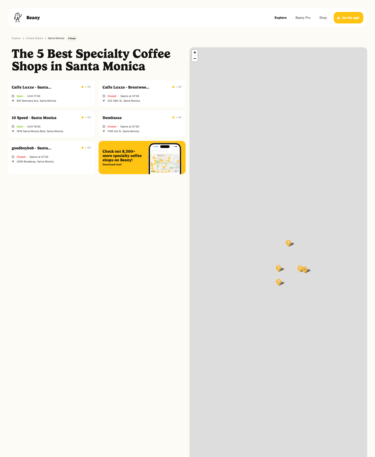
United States (34, 38)
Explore (281, 18)
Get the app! (350, 18)
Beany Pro (303, 18)
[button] (278, 268)
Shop (323, 18)
